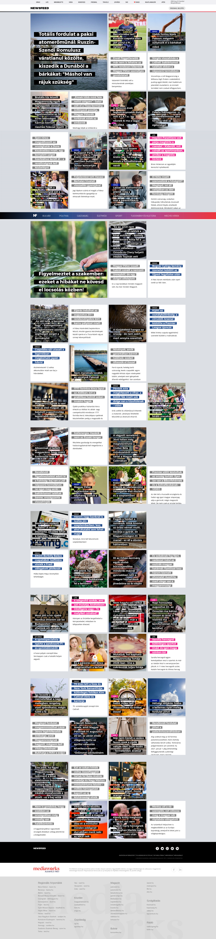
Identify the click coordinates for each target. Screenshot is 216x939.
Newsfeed (81, 2)
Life (47, 2)
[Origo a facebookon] (157, 848)
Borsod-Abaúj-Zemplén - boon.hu (51, 896)
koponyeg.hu (152, 908)
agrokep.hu (78, 927)
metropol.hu (151, 886)
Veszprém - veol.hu (82, 886)
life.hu (149, 889)
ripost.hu (150, 883)
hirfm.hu (150, 930)
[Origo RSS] (177, 848)
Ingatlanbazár (150, 2)
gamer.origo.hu (116, 896)
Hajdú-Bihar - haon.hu (47, 911)
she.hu (149, 892)
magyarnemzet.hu (81, 902)
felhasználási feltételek (144, 855)
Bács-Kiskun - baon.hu (47, 887)
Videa (71, 2)
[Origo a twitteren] (162, 848)
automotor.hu (115, 890)
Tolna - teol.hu (43, 931)
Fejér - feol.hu (43, 905)
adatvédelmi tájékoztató (127, 855)
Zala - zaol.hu (79, 889)
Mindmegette (58, 2)
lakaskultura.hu (116, 893)
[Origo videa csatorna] (172, 848)
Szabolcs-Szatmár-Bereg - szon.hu (52, 928)
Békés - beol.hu (44, 893)
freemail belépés (177, 8)
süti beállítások (159, 855)
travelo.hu (114, 908)
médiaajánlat (178, 855)
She (127, 2)
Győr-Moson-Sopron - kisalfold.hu (51, 908)
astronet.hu (115, 887)
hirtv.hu (77, 908)
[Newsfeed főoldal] (39, 848)
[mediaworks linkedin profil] (180, 869)
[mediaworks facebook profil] (173, 869)
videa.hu (150, 911)
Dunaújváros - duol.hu (47, 902)
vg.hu (76, 924)
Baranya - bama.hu (45, 890)
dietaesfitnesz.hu (117, 911)
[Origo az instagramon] (167, 848)
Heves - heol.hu (44, 914)
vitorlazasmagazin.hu (118, 914)
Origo (38, 2)
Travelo (105, 2)
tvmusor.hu (114, 920)
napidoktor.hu (115, 902)
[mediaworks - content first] (46, 870)
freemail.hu (151, 905)
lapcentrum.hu (152, 914)
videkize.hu (114, 917)
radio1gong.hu (152, 927)
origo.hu (77, 911)
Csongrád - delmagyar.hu (48, 899)
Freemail (94, 2)
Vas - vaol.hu (79, 883)
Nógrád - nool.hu (44, 923)
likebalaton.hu (116, 899)
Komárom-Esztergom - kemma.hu (51, 920)
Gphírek (117, 2)
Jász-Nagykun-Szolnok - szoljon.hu (52, 917)
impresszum (169, 855)
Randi (138, 2)
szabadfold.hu (79, 905)
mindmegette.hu (116, 905)
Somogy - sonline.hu (46, 925)
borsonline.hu (115, 932)
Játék (163, 2)
